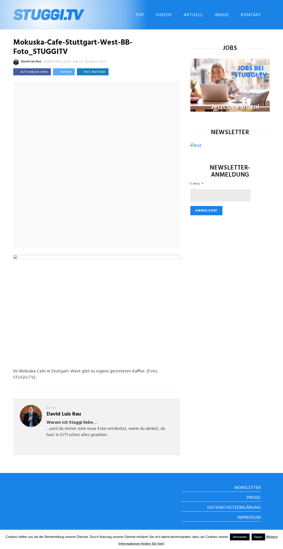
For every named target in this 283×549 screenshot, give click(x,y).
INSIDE (222, 15)
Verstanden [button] (240, 537)
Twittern (66, 71)
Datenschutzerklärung (234, 507)
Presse (254, 497)
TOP (139, 15)
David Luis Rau (31, 61)
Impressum (249, 517)
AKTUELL (193, 15)
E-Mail (197, 184)
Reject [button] (258, 537)
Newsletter (247, 487)
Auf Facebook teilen (34, 71)
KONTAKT (251, 15)
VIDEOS (164, 15)
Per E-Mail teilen (93, 71)
